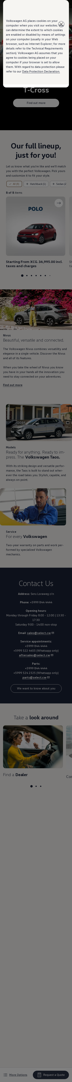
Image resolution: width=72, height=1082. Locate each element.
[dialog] (36, 541)
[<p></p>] (61, 24)
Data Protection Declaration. (41, 71)
